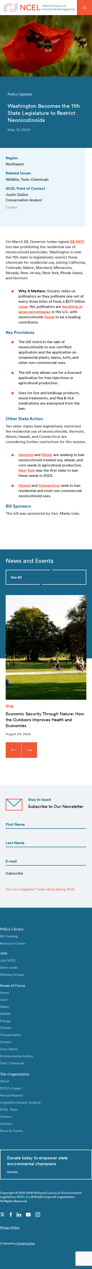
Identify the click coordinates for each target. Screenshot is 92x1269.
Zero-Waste (9, 1049)
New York (26, 470)
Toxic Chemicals (12, 1063)
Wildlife (5, 1014)
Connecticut (49, 485)
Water (4, 1007)
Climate (5, 1028)
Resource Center (12, 943)
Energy (5, 1021)
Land (3, 999)
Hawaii (24, 485)
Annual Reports (11, 1095)
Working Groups (12, 974)
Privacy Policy (10, 1227)
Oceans (5, 1042)
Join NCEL (8, 960)
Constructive (26, 1243)
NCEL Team (9, 1109)
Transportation (10, 1035)
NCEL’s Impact (11, 1088)
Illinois (46, 455)
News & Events (11, 1131)
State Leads (8, 967)
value (23, 306)
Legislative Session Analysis (20, 1102)
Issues (4, 992)
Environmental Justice (16, 1056)
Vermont (25, 455)
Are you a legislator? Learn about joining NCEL (40, 889)
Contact (12, 207)
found (49, 317)
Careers (6, 1116)
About (4, 1081)
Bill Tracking (9, 936)
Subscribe (14, 873)
